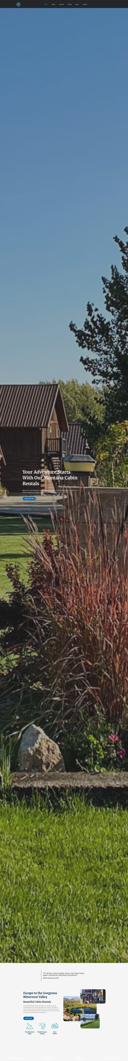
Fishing (69, 4)
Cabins (53, 4)
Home (46, 4)
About (77, 4)
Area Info (61, 4)
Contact (85, 4)
